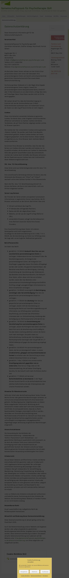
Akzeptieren (23, 572)
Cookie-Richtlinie (25, 575)
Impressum (45, 575)
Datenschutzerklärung (36, 575)
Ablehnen (34, 572)
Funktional (45, 572)
